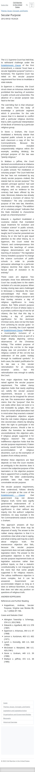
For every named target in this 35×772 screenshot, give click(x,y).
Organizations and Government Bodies (17, 714)
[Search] (26, 5)
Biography (7, 718)
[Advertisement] (17, 682)
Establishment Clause (11, 65)
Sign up (31, 5)
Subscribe (4, 5)
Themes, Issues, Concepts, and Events (14, 11)
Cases (5, 703)
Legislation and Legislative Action (15, 711)
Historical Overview (10, 722)
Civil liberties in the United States (17, 5)
